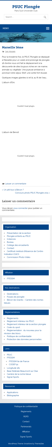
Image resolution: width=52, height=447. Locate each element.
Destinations (12, 294)
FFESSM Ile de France (19, 361)
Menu (6, 28)
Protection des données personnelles (24, 339)
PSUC (9, 355)
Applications (12, 392)
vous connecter (20, 208)
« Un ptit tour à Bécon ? (13, 190)
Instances (11, 239)
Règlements (12, 318)
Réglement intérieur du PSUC (20, 321)
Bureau (10, 242)
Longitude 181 (13, 368)
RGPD (26, 417)
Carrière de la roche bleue (19, 374)
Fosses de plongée (15, 297)
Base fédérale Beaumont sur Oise (22, 371)
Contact (10, 248)
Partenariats (26, 427)
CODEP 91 (13, 364)
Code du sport (13, 327)
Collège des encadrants (18, 245)
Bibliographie (13, 395)
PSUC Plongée (26, 6)
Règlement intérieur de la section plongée (26, 324)
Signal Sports (13, 377)
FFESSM (11, 278)
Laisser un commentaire (15, 184)
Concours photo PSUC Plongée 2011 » (32, 193)
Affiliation (26, 432)
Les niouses (10, 51)
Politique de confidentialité (19, 336)
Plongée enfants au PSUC (19, 236)
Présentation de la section (19, 233)
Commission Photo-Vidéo (18, 257)
